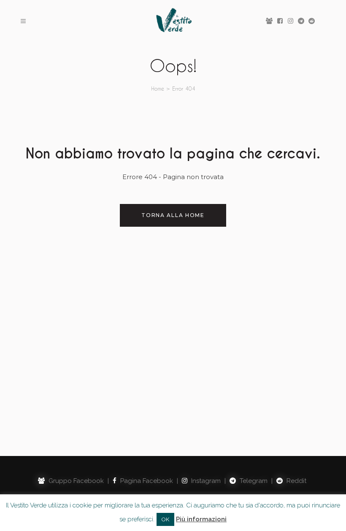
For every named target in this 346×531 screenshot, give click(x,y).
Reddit (295, 481)
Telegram (253, 481)
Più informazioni (201, 519)
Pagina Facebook (146, 481)
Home (157, 88)
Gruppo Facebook (75, 481)
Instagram (205, 481)
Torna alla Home (173, 215)
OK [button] (165, 519)
